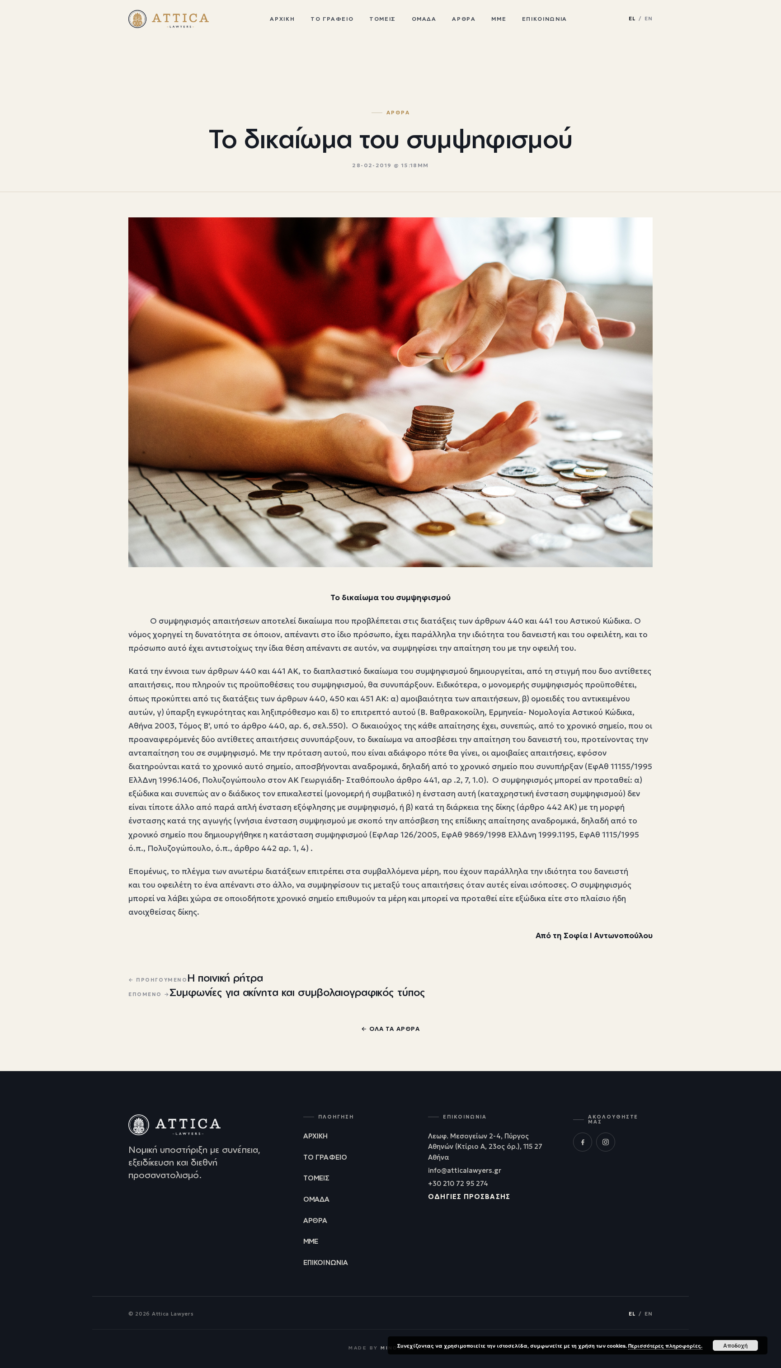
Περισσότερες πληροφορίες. (665, 1345)
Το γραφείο (332, 18)
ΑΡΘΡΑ (397, 113)
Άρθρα (463, 18)
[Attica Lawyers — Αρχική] (168, 19)
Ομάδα (424, 18)
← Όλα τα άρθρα (390, 1029)
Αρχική (282, 18)
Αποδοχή (735, 1345)
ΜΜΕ (498, 18)
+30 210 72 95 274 (458, 1184)
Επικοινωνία (544, 18)
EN (649, 18)
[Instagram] (605, 1142)
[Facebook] (582, 1142)
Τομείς (382, 18)
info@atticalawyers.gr (464, 1170)
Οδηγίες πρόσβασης (469, 1197)
